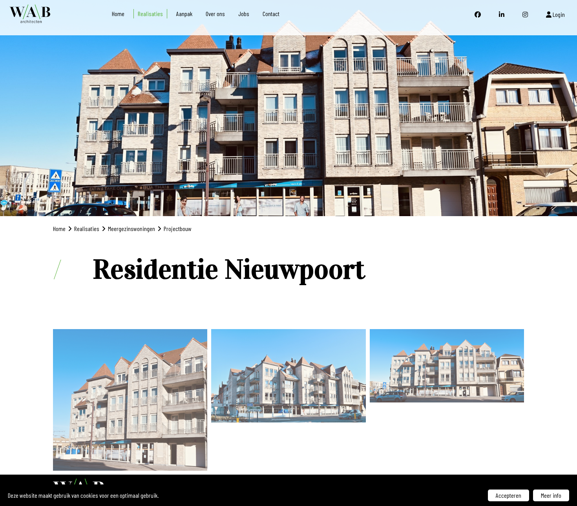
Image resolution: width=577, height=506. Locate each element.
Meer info (551, 495)
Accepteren (508, 495)
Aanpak (184, 13)
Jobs (243, 13)
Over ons (215, 13)
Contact (271, 13)
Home (118, 13)
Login (558, 14)
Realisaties (150, 13)
